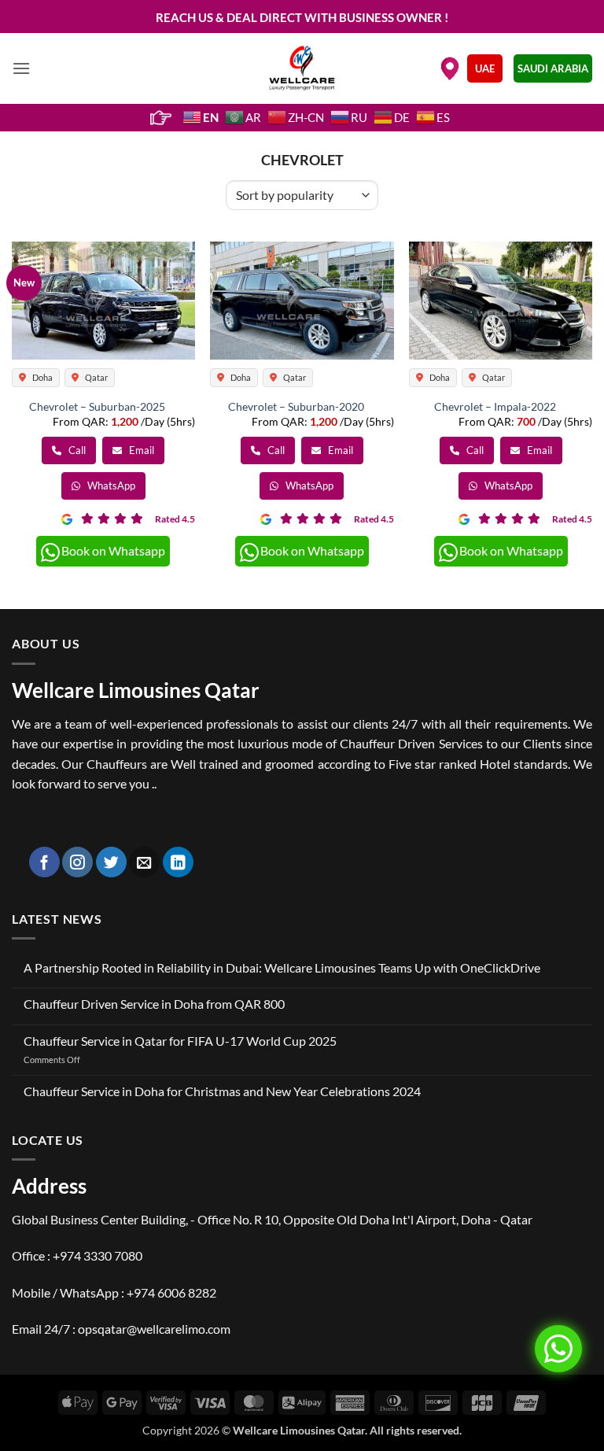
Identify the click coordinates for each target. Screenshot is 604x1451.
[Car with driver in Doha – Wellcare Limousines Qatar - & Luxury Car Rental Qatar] (302, 68)
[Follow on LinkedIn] (178, 862)
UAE (485, 68)
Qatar (95, 377)
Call (76, 450)
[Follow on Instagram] (77, 862)
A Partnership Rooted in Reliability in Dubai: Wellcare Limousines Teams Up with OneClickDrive (282, 967)
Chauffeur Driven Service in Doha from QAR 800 (154, 1003)
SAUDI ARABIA (552, 68)
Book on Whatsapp (113, 550)
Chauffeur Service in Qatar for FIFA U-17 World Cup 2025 (180, 1040)
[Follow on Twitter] (111, 862)
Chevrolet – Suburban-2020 (296, 406)
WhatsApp (110, 485)
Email (140, 450)
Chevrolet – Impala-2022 (495, 406)
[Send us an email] (144, 862)
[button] (21, 68)
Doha (42, 377)
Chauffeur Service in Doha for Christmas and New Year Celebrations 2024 (222, 1091)
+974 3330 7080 (97, 1255)
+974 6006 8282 (171, 1292)
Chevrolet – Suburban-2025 (97, 406)
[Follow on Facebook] (44, 862)
